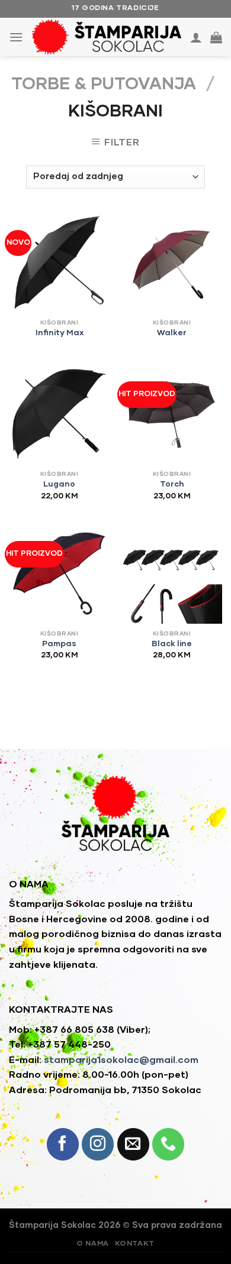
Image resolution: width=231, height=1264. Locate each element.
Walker (172, 333)
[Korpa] (216, 37)
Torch (172, 484)
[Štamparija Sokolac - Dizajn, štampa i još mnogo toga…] (106, 37)
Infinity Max (60, 333)
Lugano (59, 484)
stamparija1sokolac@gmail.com (121, 1060)
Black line (172, 644)
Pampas (59, 644)
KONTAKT (135, 1243)
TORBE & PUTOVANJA (103, 84)
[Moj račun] (196, 37)
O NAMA (92, 1243)
